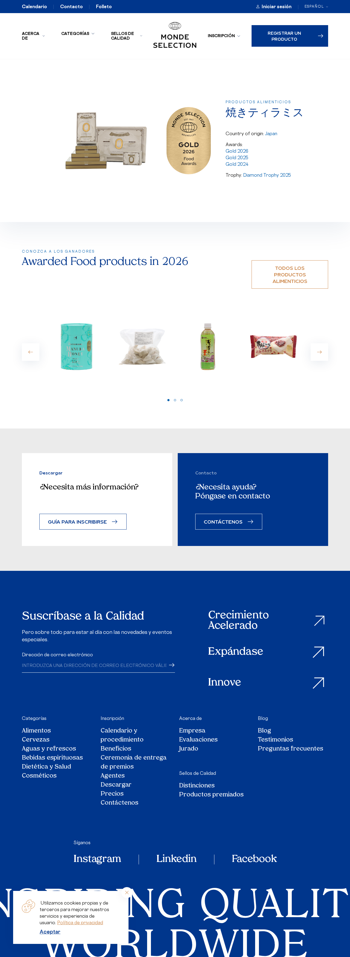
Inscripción (221, 35)
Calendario (34, 6)
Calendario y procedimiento (122, 735)
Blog (263, 718)
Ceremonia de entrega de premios (134, 763)
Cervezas (35, 740)
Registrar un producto (284, 36)
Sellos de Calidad (122, 35)
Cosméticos (39, 776)
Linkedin (176, 859)
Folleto (104, 6)
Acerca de (30, 35)
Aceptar (50, 932)
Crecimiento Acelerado (238, 621)
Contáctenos (119, 803)
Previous (30, 352)
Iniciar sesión (276, 6)
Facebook (254, 859)
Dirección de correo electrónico (57, 654)
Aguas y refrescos (49, 749)
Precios (112, 794)
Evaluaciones (198, 740)
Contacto (71, 6)
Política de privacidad (80, 922)
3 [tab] (181, 400)
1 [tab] (168, 400)
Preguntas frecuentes (290, 749)
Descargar (116, 785)
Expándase (235, 652)
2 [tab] (175, 400)
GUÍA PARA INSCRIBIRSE (77, 521)
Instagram (97, 859)
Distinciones (197, 785)
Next (319, 352)
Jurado (188, 749)
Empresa (192, 731)
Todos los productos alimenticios (290, 274)
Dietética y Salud (47, 767)
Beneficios (116, 749)
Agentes (113, 776)
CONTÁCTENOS (223, 521)
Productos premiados (211, 794)
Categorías (75, 33)
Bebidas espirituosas (52, 758)
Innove (224, 683)
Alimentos (36, 731)
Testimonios (275, 740)
